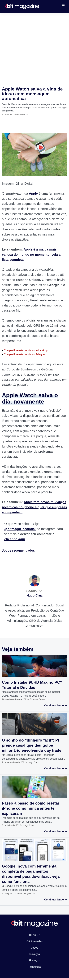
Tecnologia (34, 967)
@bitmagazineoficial (20, 529)
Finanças (34, 960)
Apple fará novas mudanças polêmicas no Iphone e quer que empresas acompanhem (34, 507)
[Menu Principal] (63, 6)
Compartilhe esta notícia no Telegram (24, 354)
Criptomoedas (34, 941)
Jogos (34, 947)
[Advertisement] (34, 49)
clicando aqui (14, 539)
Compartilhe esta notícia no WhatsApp (24, 350)
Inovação (34, 954)
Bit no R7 (34, 935)
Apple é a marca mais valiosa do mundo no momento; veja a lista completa (31, 254)
